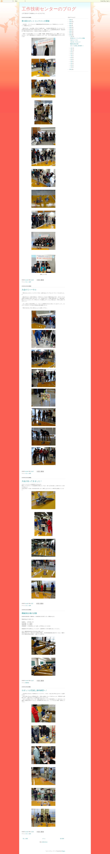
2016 (70, 34)
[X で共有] (40, 280)
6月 (71, 57)
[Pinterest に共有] (43, 280)
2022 (70, 23)
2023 (70, 21)
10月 (71, 50)
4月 (71, 61)
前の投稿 (62, 838)
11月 (71, 48)
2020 (70, 27)
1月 (71, 67)
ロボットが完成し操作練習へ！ (34, 690)
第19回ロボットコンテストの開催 (35, 21)
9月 (71, 51)
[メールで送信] (37, 280)
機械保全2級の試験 (29, 613)
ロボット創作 (28, 282)
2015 (70, 69)
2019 (70, 29)
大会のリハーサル (29, 290)
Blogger (63, 851)
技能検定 (27, 682)
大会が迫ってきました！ (32, 481)
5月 (71, 59)
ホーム (43, 838)
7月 (71, 55)
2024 (70, 19)
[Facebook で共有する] (42, 280)
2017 (70, 33)
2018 (70, 31)
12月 (71, 36)
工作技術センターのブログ (49, 8)
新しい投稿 (25, 838)
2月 (71, 65)
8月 (71, 53)
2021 (70, 25)
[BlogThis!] (39, 280)
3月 (71, 63)
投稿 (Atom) (44, 842)
